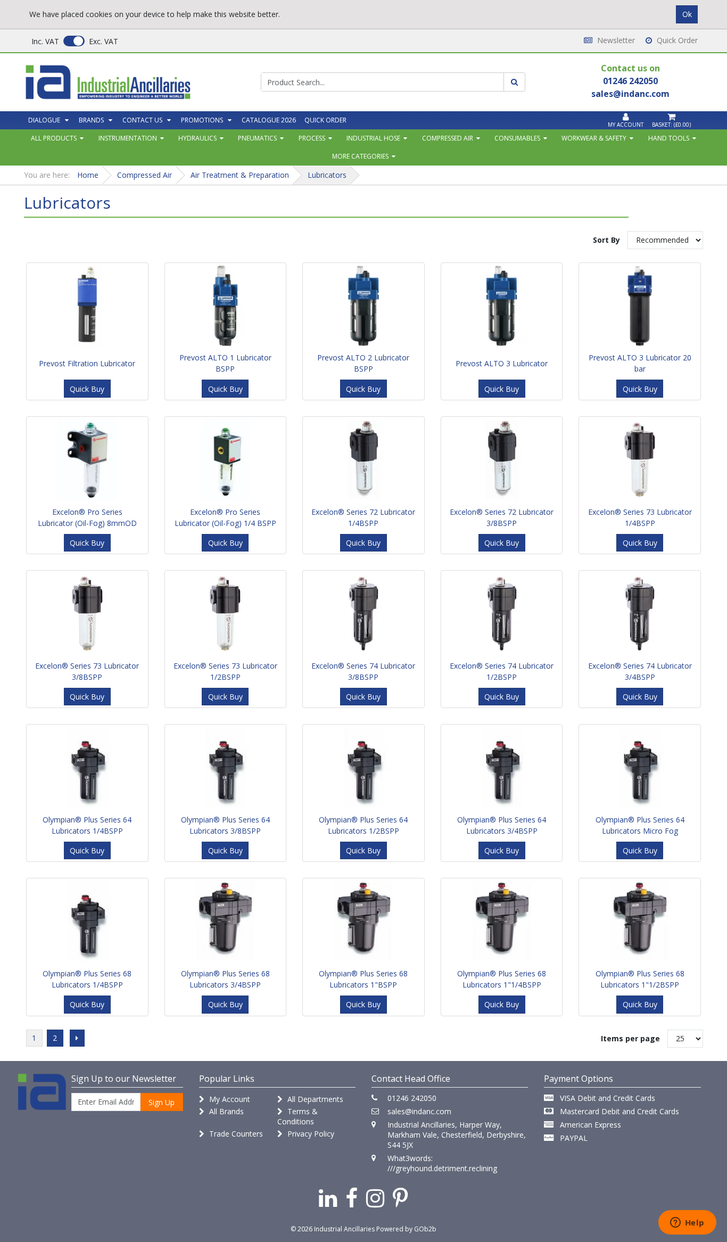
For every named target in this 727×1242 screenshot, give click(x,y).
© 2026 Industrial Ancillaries (333, 1228)
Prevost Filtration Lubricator (87, 363)
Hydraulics (197, 138)
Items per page (630, 1038)
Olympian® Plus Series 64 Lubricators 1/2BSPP (363, 825)
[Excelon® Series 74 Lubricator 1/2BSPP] (501, 614)
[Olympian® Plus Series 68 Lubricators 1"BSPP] (363, 922)
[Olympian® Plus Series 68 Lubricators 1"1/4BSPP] (501, 922)
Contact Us (142, 120)
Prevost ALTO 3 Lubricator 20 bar (640, 363)
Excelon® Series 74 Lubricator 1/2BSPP (501, 671)
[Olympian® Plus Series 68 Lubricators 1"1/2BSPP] (639, 922)
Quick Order (676, 40)
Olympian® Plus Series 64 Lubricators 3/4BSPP (501, 825)
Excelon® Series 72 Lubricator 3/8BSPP (501, 517)
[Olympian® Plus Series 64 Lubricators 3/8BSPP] (225, 768)
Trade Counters (235, 1134)
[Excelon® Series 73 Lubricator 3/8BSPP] (87, 614)
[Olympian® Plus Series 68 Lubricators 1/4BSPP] (87, 922)
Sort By (606, 240)
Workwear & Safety (593, 138)
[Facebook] (351, 1197)
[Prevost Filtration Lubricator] (87, 306)
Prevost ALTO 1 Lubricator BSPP (225, 363)
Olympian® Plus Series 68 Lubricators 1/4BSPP (87, 979)
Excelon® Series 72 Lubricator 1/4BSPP (363, 517)
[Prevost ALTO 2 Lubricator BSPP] (363, 306)
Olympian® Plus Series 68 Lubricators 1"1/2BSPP (640, 979)
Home (87, 175)
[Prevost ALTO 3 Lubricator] (501, 306)
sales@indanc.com (419, 1111)
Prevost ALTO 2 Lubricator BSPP (363, 363)
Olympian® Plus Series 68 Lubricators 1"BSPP (363, 979)
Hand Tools (668, 138)
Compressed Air (447, 138)
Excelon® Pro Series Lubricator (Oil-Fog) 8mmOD (87, 517)
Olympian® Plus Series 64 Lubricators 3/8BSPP (225, 825)
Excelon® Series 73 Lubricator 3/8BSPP (87, 671)
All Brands (225, 1111)
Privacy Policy (309, 1134)
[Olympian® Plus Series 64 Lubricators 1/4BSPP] (87, 768)
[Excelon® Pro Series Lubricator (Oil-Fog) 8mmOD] (87, 460)
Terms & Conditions (297, 1116)
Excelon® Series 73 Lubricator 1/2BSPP (225, 671)
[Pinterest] (400, 1197)
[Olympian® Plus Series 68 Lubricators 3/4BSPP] (225, 922)
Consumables (517, 138)
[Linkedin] (328, 1197)
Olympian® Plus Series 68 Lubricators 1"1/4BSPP (501, 979)
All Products (54, 138)
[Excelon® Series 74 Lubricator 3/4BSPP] (639, 614)
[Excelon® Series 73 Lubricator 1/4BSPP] (639, 460)
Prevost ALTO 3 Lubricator (502, 363)
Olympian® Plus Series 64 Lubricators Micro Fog (640, 825)
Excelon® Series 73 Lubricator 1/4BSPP (640, 517)
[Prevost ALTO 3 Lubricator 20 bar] (639, 306)
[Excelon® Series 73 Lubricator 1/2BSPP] (225, 614)
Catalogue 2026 (269, 120)
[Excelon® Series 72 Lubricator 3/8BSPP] (501, 460)
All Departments (314, 1099)
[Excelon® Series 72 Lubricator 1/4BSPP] (363, 460)
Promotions (202, 120)
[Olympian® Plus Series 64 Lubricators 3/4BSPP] (501, 768)
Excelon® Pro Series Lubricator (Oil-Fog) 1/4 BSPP (225, 517)
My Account (228, 1099)
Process (312, 138)
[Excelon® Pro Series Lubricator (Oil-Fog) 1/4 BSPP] (225, 460)
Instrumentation (127, 138)
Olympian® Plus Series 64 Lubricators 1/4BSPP (87, 825)
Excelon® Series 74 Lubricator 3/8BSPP (363, 671)
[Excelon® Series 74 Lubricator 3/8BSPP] (363, 614)
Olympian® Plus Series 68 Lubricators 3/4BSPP (225, 979)
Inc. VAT (45, 41)
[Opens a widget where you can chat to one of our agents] (687, 1223)
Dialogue (44, 120)
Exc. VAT (103, 41)
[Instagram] (375, 1197)
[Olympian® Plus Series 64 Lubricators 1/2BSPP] (363, 768)
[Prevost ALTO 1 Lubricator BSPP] (225, 306)
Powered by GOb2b (406, 1228)
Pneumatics (257, 138)
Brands (91, 120)
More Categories (360, 156)
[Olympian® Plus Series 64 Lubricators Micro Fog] (639, 768)
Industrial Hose (373, 138)
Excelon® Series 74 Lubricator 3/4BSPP (640, 671)
